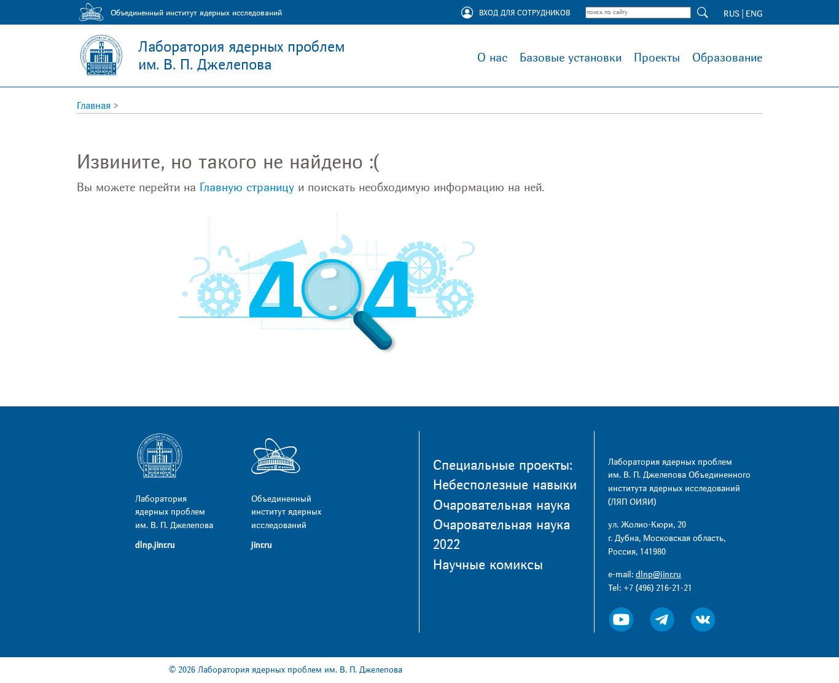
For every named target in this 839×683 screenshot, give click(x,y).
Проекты (657, 57)
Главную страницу (247, 187)
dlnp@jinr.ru (658, 574)
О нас (492, 57)
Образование (727, 57)
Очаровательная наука (501, 505)
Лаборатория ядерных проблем (241, 56)
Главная (94, 106)
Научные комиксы (488, 565)
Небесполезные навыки (505, 485)
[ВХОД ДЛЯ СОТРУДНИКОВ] (467, 13)
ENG (754, 14)
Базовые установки (571, 57)
